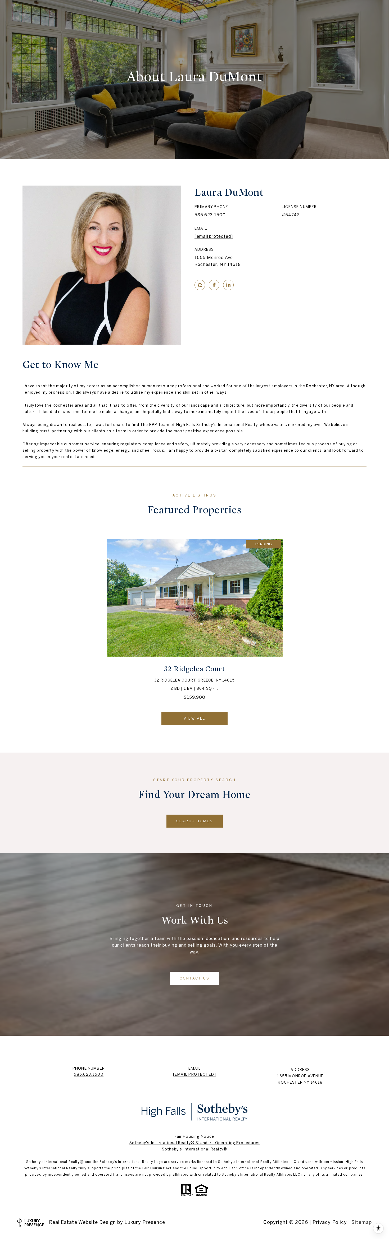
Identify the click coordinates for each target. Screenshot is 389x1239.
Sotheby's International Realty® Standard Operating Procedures (194, 1143)
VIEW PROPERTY (194, 621)
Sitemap (361, 1222)
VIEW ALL (194, 718)
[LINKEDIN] (228, 285)
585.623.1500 (210, 214)
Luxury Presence (144, 1222)
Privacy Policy (330, 1222)
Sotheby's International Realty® (194, 1149)
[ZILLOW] (200, 285)
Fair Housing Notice (194, 1136)
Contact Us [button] (195, 978)
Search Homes (194, 821)
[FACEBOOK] (214, 285)
